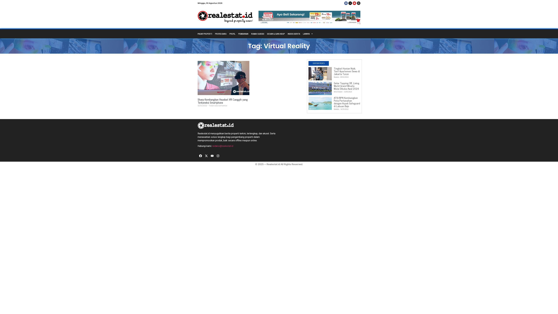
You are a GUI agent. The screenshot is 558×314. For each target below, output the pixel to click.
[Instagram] (358, 3)
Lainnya (306, 33)
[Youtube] (354, 3)
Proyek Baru (221, 33)
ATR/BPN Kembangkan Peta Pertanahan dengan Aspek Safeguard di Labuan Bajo (347, 102)
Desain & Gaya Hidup (276, 33)
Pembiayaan (243, 33)
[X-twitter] (350, 3)
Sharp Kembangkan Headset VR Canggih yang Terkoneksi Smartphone (223, 101)
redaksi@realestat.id (222, 146)
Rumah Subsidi (257, 33)
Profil (232, 33)
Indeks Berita (294, 33)
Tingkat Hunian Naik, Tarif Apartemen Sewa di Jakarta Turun (347, 71)
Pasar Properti (205, 33)
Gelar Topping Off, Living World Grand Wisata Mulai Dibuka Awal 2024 (346, 86)
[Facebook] (346, 3)
